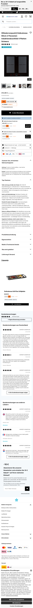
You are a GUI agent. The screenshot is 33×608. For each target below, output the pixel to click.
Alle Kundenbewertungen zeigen (18, 392)
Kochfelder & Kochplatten (14, 27)
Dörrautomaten (5, 520)
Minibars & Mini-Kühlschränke (8, 507)
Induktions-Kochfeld (27, 27)
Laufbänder (4, 514)
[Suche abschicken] (3, 22)
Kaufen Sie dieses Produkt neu (10, 121)
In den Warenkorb (18, 113)
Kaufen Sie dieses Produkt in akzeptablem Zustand (15, 131)
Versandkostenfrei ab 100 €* (25, 12)
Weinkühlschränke (5, 517)
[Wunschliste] (26, 16)
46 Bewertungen (14, 44)
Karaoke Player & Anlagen (7, 526)
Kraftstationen (4, 523)
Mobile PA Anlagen (6, 511)
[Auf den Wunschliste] (31, 33)
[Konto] (22, 16)
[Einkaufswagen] (30, 16)
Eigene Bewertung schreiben (17, 319)
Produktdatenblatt (5, 95)
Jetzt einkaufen (15, 9)
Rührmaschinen (5, 529)
